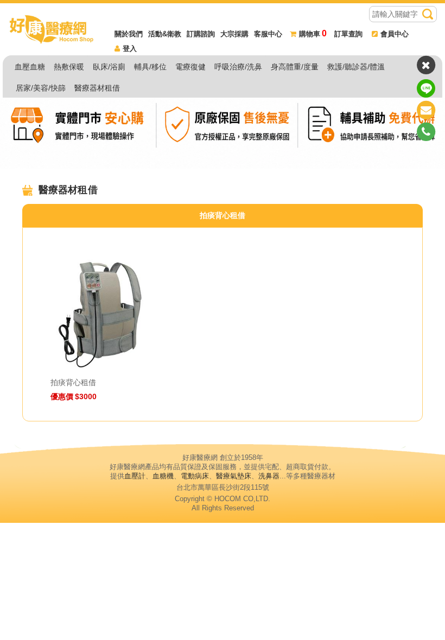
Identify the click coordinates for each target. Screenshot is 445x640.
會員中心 (394, 34)
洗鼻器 (268, 476)
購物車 (313, 34)
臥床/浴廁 (109, 66)
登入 (130, 48)
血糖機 (163, 476)
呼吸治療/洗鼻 (238, 66)
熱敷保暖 (69, 66)
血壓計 (134, 476)
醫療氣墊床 (233, 476)
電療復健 (190, 66)
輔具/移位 (150, 66)
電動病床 (195, 476)
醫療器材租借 (97, 88)
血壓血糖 (30, 66)
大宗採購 (234, 34)
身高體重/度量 (295, 66)
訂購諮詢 (201, 34)
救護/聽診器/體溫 (356, 66)
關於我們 (129, 34)
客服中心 (268, 34)
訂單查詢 (348, 34)
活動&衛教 (164, 34)
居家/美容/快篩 (41, 88)
